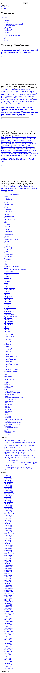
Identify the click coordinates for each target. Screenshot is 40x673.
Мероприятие (18, 98)
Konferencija (21, 89)
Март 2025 (7, 503)
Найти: (3, 3)
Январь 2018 (8, 646)
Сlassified (7, 40)
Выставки (7, 30)
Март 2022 (7, 563)
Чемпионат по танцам (11, 427)
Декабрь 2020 (8, 588)
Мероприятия (28, 98)
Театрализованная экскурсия (22, 152)
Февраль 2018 (8, 645)
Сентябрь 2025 (9, 493)
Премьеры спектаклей (11, 364)
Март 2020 (7, 603)
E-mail (11, 7)
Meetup (6, 214)
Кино (34, 138)
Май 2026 (7, 480)
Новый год (7, 339)
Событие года (16, 101)
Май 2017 (7, 660)
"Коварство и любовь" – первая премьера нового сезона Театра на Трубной (20, 446)
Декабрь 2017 (8, 648)
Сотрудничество (9, 25)
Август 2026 (8, 475)
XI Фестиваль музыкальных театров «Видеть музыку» (21, 449)
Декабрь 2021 (8, 568)
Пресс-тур (29, 99)
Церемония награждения (12, 424)
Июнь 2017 (8, 658)
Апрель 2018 (8, 641)
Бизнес (12, 91)
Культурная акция (15, 142)
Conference (7, 196)
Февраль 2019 (8, 625)
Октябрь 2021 (8, 571)
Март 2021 (7, 583)
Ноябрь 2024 (8, 510)
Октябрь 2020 (8, 591)
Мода (12, 145)
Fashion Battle (8, 204)
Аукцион (7, 233)
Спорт (6, 389)
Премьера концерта (10, 356)
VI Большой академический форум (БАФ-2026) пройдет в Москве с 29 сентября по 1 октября (19, 468)
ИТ (9, 94)
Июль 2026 (7, 477)
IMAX (7, 89)
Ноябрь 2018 (8, 630)
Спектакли (7, 34)
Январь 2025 (8, 507)
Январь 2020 (8, 606)
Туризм (6, 39)
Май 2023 (7, 540)
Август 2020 (8, 595)
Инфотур (34, 93)
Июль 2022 (7, 557)
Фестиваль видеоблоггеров (13, 419)
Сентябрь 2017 (9, 653)
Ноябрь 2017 (8, 650)
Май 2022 (7, 560)
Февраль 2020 (8, 605)
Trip (5, 221)
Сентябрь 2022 (9, 553)
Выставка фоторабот (11, 248)
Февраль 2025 (8, 505)
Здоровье (7, 264)
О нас (6, 22)
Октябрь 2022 (8, 552)
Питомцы (7, 349)
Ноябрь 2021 (8, 570)
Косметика (7, 303)
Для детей (7, 259)
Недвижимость (9, 336)
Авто (6, 228)
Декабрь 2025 (8, 488)
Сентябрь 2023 (9, 533)
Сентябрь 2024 (9, 513)
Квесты (6, 284)
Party (6, 218)
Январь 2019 (8, 626)
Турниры (7, 414)
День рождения (9, 258)
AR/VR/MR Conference (11, 194)
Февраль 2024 (8, 525)
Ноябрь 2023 (8, 530)
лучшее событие (18, 96)
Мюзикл (7, 331)
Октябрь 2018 (8, 631)
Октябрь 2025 (8, 492)
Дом (5, 261)
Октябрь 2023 (8, 532)
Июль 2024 (7, 517)
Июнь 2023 (8, 538)
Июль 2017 (7, 656)
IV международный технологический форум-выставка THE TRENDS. (19, 51)
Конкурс (7, 294)
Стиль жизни (34, 150)
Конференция (31, 94)
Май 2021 (7, 580)
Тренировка (8, 411)
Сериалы (7, 383)
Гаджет (6, 251)
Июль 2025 (7, 497)
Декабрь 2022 (8, 548)
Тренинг (34, 188)
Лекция (3, 96)
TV (5, 223)
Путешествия (8, 373)
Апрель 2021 (8, 581)
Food (6, 37)
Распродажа (8, 376)
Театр (6, 396)
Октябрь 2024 (8, 512)
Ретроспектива (9, 379)
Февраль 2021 (8, 585)
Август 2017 (8, 655)
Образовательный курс (8, 147)
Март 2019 (7, 623)
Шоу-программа (23, 155)
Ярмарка (7, 434)
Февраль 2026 (8, 485)
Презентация (21, 99)
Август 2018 (8, 635)
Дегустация (8, 256)
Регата (6, 378)
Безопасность (5, 91)
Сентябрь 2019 (9, 613)
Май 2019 (7, 620)
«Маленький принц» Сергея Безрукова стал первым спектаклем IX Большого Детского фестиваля (20, 454)
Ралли (6, 374)
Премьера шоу (8, 361)
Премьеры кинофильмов (12, 35)
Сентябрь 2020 (9, 593)
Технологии (30, 101)
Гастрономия (8, 254)
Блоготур (18, 91)
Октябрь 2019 (8, 611)
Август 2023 (8, 535)
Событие (8, 101)
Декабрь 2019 (8, 608)
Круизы (6, 306)
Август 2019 (8, 615)
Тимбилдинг (5, 103)
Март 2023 (7, 543)
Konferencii (13, 89)
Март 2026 (7, 483)
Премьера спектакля (10, 358)
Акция (6, 229)
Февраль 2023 (8, 545)
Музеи (16, 145)
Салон (3, 101)
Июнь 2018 (8, 638)
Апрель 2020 (8, 601)
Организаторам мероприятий (13, 24)
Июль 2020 (7, 596)
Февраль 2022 (8, 565)
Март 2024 (7, 523)
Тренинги (12, 103)
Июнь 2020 (8, 598)
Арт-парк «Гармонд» (11, 460)
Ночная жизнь (8, 341)
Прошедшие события (20, 148)
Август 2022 (8, 555)
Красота (7, 304)
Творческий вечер (6, 152)
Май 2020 (7, 600)
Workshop (7, 224)
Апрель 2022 (8, 562)
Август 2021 (8, 575)
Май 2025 (7, 500)
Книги (6, 291)
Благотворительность (11, 239)
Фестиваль (28, 153)
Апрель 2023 (8, 542)
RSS (7, 7)
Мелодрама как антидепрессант (14, 440)
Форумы (7, 32)
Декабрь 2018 (8, 628)
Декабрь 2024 (8, 508)
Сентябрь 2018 (9, 633)
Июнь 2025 (8, 498)
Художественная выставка (9, 155)
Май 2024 (7, 520)
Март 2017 (7, 663)
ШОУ (6, 429)
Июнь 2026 (8, 478)
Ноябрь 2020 (8, 590)
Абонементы (8, 226)
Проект (35, 99)
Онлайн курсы (11, 99)
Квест (6, 283)
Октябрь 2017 (8, 651)
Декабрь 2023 (8, 528)
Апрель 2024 (8, 522)
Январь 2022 (8, 567)
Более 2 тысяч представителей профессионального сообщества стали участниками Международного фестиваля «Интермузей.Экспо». (19, 111)
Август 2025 (8, 495)
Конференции (8, 29)
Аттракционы (8, 231)
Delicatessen (8, 199)
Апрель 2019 (8, 621)
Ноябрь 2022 (8, 550)
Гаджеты (31, 91)
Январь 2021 (8, 586)
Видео (6, 244)
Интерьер (7, 274)
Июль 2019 (7, 616)
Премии (7, 354)
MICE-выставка (9, 216)
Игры (6, 268)
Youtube (3, 7)
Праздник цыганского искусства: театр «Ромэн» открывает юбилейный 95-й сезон (19, 451)
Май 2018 (7, 640)
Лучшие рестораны (10, 316)
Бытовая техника (9, 243)
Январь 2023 (8, 547)
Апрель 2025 (8, 502)
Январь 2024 (8, 527)
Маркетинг (27, 96)
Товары (6, 406)
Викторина (8, 246)
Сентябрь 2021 (9, 573)
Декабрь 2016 (8, 668)
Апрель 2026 (8, 482)
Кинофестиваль (17, 140)
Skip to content (5, 17)
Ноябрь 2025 (8, 490)
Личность (9, 96)
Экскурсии (32, 155)
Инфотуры (4, 94)
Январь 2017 (8, 666)
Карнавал (7, 281)
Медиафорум (9, 98)
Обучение (7, 344)
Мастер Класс (12, 143)
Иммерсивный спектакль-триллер (15, 269)
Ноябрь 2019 (8, 610)
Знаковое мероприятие (8, 93)
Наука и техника (24, 145)
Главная (6, 20)
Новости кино (8, 338)
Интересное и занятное (23, 93)
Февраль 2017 (8, 665)
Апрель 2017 (8, 661)
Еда (5, 263)
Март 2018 (7, 643)
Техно (23, 101)
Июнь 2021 (8, 578)
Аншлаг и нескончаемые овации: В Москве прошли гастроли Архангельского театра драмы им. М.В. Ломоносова (21, 463)
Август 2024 (8, 515)
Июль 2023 (7, 537)
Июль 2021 (7, 576)
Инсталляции (31, 137)
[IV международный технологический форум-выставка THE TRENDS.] (15, 83)
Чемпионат (8, 426)
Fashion (6, 203)
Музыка (6, 329)
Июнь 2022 (8, 558)
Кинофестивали (6, 140)
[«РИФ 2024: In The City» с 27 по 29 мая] (15, 180)
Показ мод (7, 351)
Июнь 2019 (8, 618)
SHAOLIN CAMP (10, 219)
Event (2, 89)
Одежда (6, 346)
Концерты (7, 27)
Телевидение (8, 401)
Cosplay (6, 198)
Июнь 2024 (8, 518)
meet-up (28, 89)
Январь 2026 (8, 487)
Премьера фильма (10, 359)
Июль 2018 (7, 636)
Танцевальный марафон (12, 393)
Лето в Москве (9, 311)
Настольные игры (10, 333)
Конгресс (14, 94)
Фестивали (21, 153)
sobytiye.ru (4, 8)
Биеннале (7, 236)
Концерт (7, 299)
